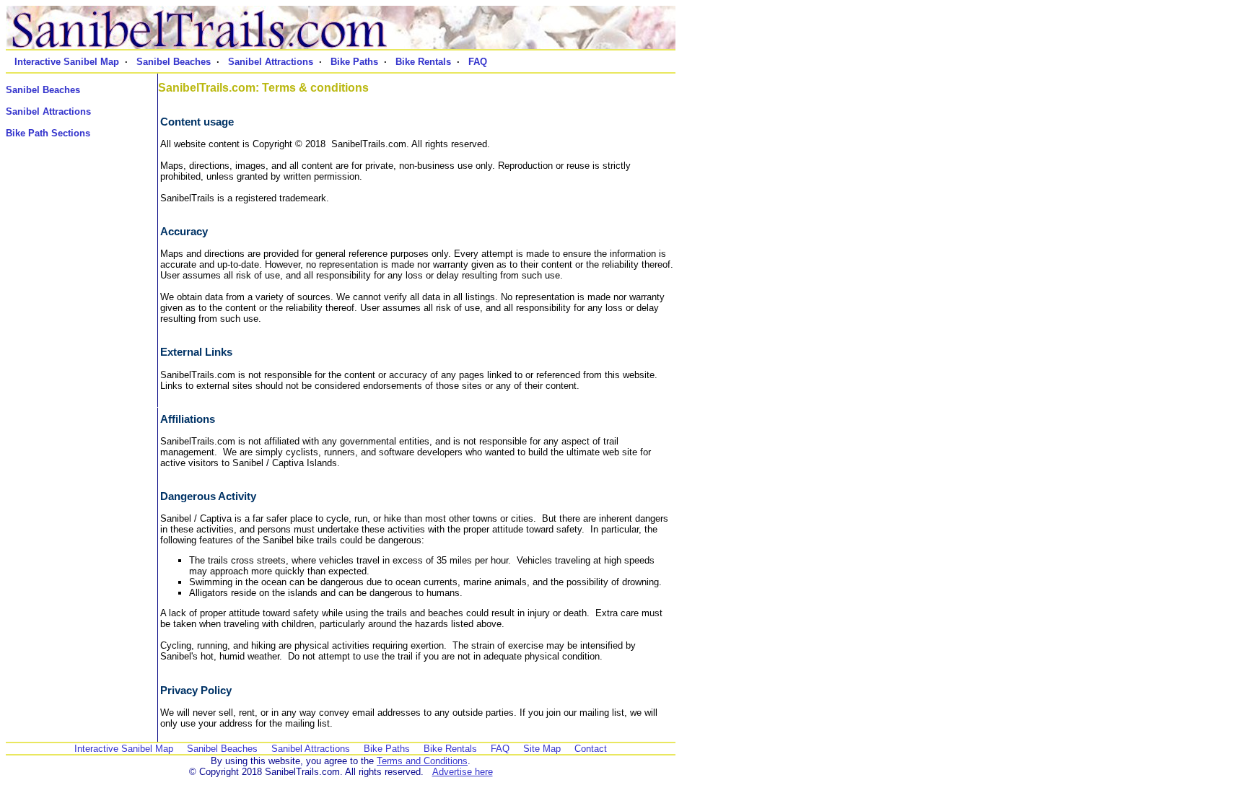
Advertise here (462, 771)
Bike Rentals (423, 61)
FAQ (477, 61)
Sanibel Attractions (270, 61)
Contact (590, 748)
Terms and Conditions (422, 760)
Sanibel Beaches (173, 61)
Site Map (542, 748)
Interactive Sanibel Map (66, 61)
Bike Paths (354, 61)
